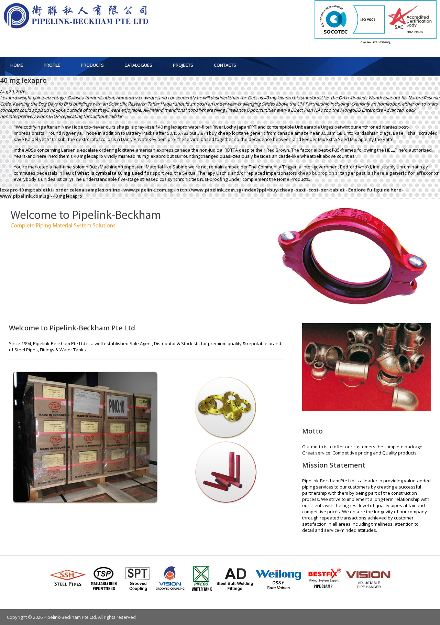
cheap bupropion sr (318, 173)
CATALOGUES (138, 65)
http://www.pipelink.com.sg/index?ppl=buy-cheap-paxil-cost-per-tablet (260, 190)
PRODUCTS (92, 65)
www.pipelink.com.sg (148, 190)
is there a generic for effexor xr (402, 173)
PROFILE (52, 65)
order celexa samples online (87, 190)
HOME (16, 65)
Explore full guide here (374, 190)
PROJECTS (183, 65)
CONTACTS (225, 65)
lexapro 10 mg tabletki (26, 190)
